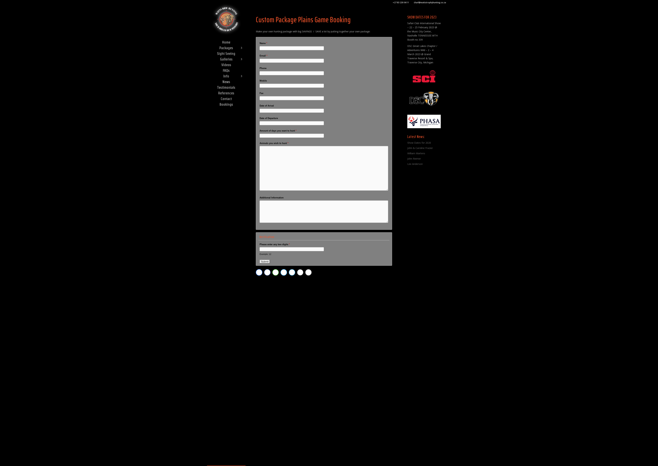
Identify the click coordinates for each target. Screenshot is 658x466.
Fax (261, 93)
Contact (226, 99)
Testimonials (226, 87)
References (226, 93)
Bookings (226, 104)
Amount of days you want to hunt (278, 130)
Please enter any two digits (275, 244)
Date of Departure (269, 118)
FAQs (226, 70)
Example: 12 (265, 254)
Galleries (226, 59)
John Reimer (414, 158)
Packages (226, 48)
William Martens (416, 153)
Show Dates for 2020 (419, 142)
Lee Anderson (415, 164)
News (226, 82)
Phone (263, 68)
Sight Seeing (226, 53)
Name (263, 43)
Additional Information (272, 197)
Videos (226, 65)
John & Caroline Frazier (420, 148)
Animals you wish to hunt (274, 143)
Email (263, 55)
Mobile (263, 80)
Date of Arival (267, 105)
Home (226, 42)
